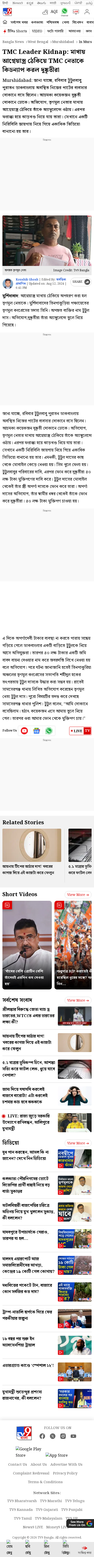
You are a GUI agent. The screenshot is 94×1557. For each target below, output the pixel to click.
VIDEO (37, 31)
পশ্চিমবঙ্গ (53, 23)
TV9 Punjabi (71, 1510)
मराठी (53, 3)
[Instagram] (63, 1436)
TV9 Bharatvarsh (22, 1501)
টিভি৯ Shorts (17, 31)
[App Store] (60, 1457)
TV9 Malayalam (48, 1519)
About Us (39, 1465)
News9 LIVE (33, 1527)
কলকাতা (37, 23)
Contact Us (17, 1465)
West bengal (38, 42)
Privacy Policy (65, 1473)
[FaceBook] (42, 1436)
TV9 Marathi (51, 1501)
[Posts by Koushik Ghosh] (7, 283)
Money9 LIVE (57, 1527)
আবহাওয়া (74, 31)
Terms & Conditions (45, 1482)
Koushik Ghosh (27, 279)
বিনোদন (78, 23)
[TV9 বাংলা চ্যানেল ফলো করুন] (63, 12)
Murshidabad (63, 42)
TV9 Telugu (75, 1501)
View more (76, 895)
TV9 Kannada (21, 1510)
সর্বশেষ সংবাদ (17, 1000)
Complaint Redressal (31, 1473)
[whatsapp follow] (49, 730)
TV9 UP (72, 1519)
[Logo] (7, 12)
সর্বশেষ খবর (19, 23)
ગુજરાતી (65, 3)
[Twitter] (52, 1436)
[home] (5, 22)
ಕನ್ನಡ (30, 3)
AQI (54, 12)
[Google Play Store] (30, 1452)
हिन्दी (5, 3)
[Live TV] (74, 12)
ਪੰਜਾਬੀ (78, 3)
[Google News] (37, 730)
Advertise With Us (66, 1465)
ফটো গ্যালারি (55, 31)
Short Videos (19, 894)
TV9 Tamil (23, 1519)
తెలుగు (41, 3)
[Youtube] (24, 730)
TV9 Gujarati (47, 1510)
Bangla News (13, 42)
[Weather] (46, 12)
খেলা (65, 23)
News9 (18, 3)
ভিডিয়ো (10, 1143)
